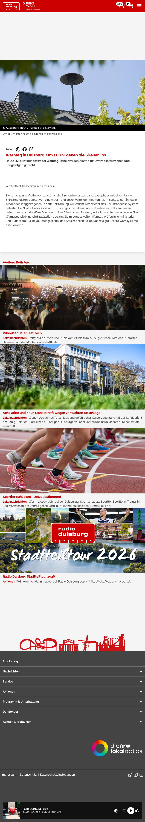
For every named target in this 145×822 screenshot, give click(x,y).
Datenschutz (28, 774)
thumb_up (137, 811)
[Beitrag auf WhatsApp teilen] (18, 149)
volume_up (115, 810)
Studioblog (10, 661)
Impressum (8, 774)
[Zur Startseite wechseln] (11, 6)
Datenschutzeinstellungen (57, 774)
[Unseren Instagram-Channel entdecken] (141, 775)
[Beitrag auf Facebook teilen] (24, 149)
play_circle (131, 810)
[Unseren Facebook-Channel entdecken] (136, 775)
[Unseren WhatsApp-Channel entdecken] (130, 775)
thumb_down (124, 811)
